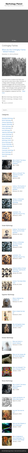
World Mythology (6, 154)
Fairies (3, 101)
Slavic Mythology (6, 152)
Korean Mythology (6, 136)
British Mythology (7, 97)
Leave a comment (8, 103)
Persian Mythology (7, 144)
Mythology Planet (14, 4)
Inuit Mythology (6, 130)
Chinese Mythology (7, 122)
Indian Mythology (6, 128)
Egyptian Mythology (7, 124)
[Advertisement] (14, 24)
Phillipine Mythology (7, 146)
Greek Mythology (6, 126)
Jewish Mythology (6, 134)
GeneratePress (22, 450)
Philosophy (5, 148)
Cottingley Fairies (17, 99)
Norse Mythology (6, 142)
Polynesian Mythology (7, 150)
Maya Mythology (6, 138)
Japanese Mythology (7, 132)
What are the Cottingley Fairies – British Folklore (14, 51)
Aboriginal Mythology (7, 118)
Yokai (3, 156)
